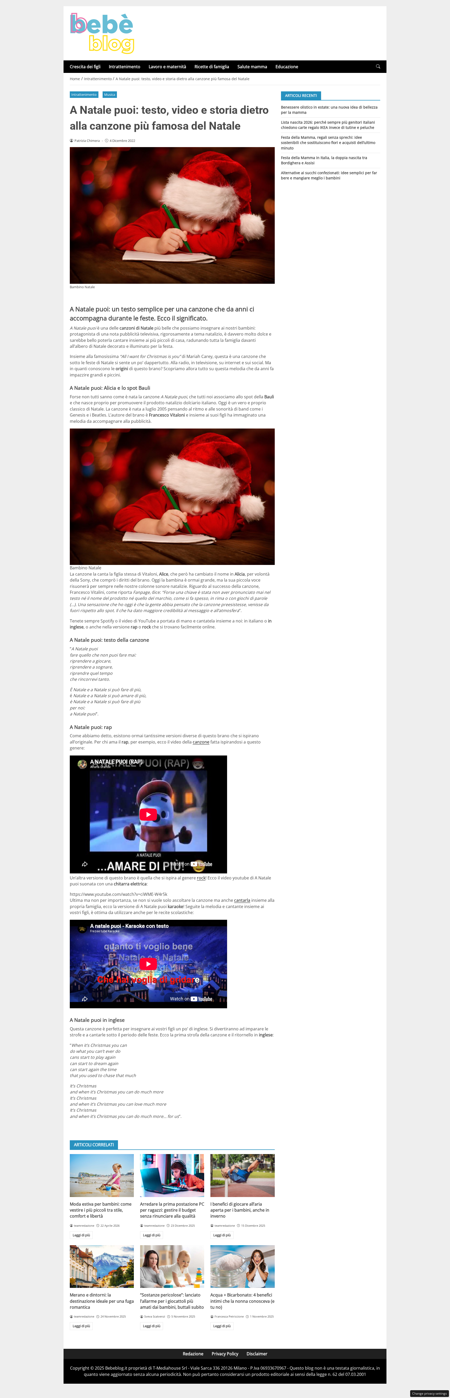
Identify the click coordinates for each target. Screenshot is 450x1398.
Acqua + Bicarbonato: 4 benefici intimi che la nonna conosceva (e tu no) (242, 1301)
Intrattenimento (124, 67)
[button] (378, 67)
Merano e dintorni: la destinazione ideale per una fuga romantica (102, 1301)
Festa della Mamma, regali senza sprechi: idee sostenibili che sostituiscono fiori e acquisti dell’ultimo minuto (328, 142)
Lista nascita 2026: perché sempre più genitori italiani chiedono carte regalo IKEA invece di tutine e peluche (328, 124)
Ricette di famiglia (212, 67)
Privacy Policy (225, 1354)
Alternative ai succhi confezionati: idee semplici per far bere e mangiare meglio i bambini (329, 175)
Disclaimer (257, 1354)
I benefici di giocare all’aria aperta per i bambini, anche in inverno (239, 1210)
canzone (201, 742)
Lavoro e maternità (167, 67)
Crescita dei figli (85, 67)
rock (201, 878)
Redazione (193, 1354)
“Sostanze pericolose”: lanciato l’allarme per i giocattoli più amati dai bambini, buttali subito (172, 1301)
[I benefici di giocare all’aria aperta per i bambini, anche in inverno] (242, 1175)
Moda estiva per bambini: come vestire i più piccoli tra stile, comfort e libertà (101, 1210)
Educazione (287, 67)
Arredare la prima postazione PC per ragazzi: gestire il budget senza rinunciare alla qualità (172, 1210)
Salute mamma (252, 67)
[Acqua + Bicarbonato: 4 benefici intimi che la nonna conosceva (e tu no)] (242, 1266)
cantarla (242, 900)
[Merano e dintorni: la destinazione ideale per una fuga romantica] (102, 1266)
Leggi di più (81, 1235)
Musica (109, 94)
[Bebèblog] (102, 33)
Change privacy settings (429, 1393)
